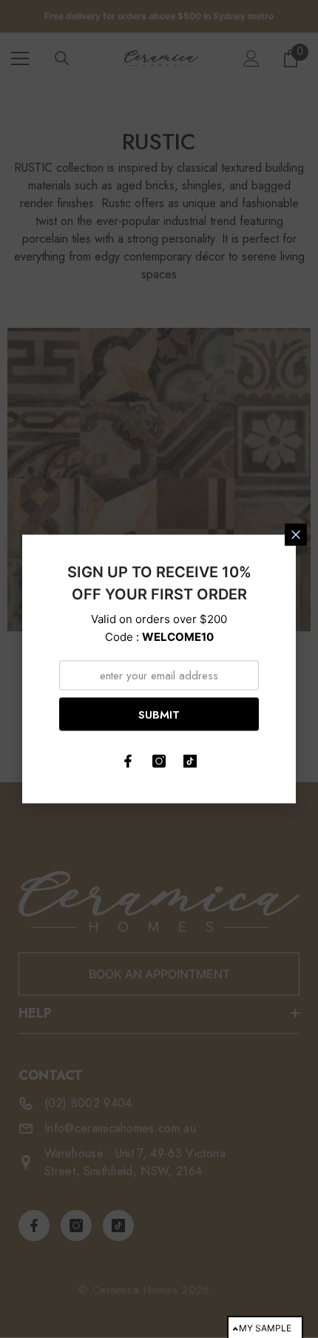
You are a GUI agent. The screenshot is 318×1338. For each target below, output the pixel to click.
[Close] (296, 535)
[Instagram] (159, 761)
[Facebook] (127, 761)
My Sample (265, 1328)
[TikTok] (190, 761)
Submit (159, 714)
